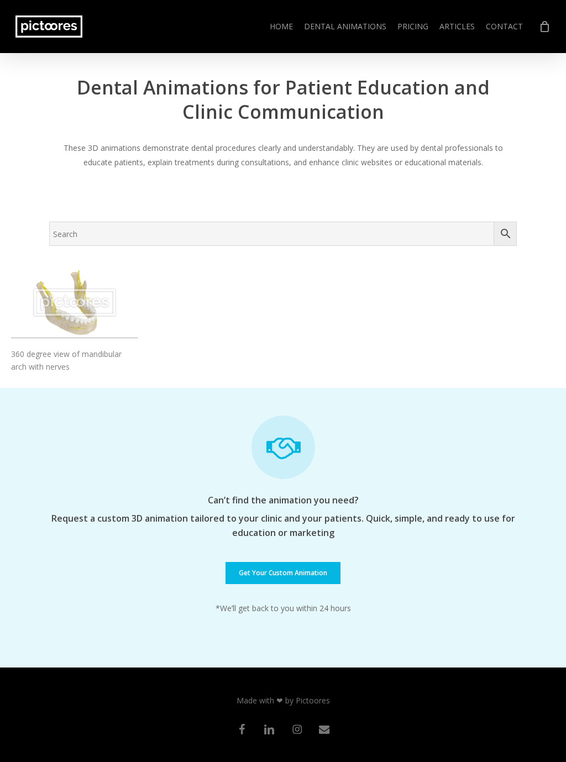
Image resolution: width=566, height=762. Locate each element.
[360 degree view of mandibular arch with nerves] (74, 302)
